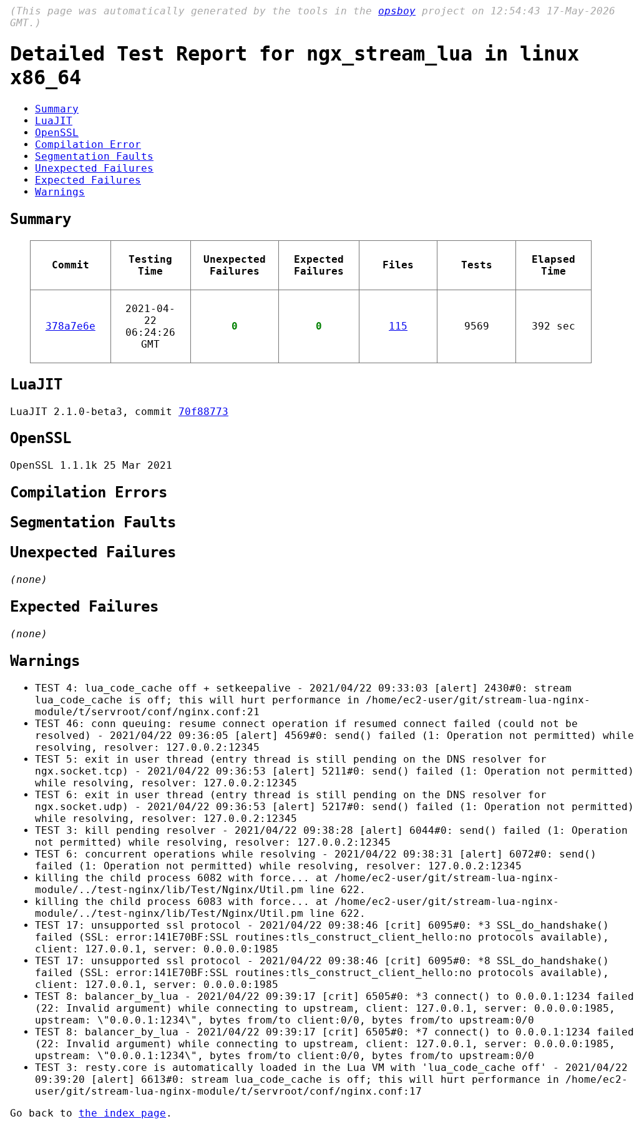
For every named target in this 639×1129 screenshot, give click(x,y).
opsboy (397, 11)
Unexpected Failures (94, 168)
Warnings (60, 192)
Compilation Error (88, 144)
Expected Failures (88, 180)
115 (398, 326)
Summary (57, 109)
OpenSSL (57, 133)
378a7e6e (70, 326)
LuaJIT (53, 121)
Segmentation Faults (94, 156)
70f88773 (203, 412)
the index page (122, 1113)
